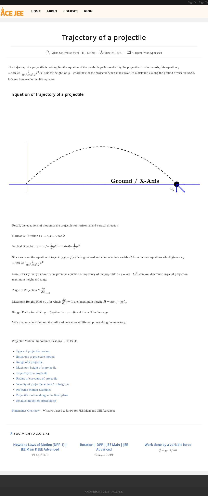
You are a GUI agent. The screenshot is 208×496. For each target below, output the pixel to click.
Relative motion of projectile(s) (36, 400)
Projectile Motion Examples (33, 389)
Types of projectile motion (33, 351)
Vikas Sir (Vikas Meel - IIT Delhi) (73, 52)
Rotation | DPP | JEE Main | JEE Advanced (104, 446)
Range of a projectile (29, 362)
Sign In (192, 2)
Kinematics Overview (26, 410)
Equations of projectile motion (35, 356)
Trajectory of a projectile (31, 373)
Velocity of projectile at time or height (42, 384)
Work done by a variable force (168, 444)
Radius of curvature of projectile (36, 378)
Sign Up (203, 2)
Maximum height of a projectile (36, 367)
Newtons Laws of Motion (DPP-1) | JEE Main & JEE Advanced (40, 446)
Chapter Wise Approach (147, 52)
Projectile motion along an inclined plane (42, 395)
